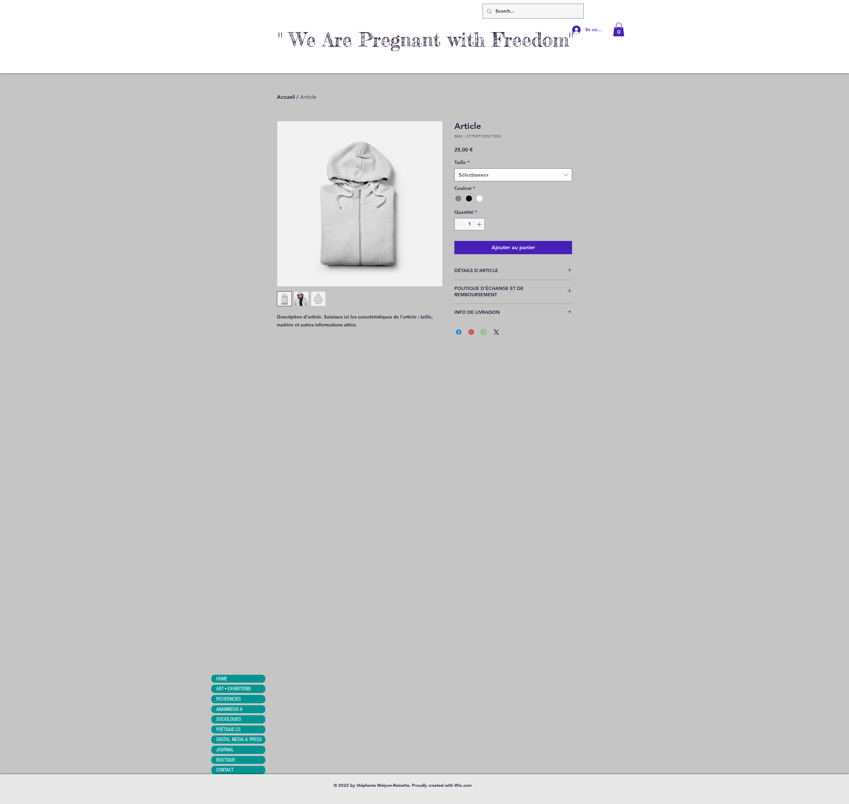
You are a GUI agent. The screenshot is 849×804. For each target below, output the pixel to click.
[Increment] (480, 224)
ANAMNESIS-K (229, 709)
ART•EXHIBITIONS (233, 689)
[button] (618, 29)
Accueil (286, 97)
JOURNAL (225, 750)
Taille (461, 162)
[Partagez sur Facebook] (459, 332)
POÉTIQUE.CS (228, 729)
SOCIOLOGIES (228, 719)
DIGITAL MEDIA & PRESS (239, 739)
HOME (221, 679)
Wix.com (463, 785)
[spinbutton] (470, 224)
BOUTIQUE (225, 760)
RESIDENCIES (228, 699)
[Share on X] (496, 332)
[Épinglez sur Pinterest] (471, 332)
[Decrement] (459, 224)
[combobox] (513, 174)
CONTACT (225, 770)
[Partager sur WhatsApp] (484, 332)
